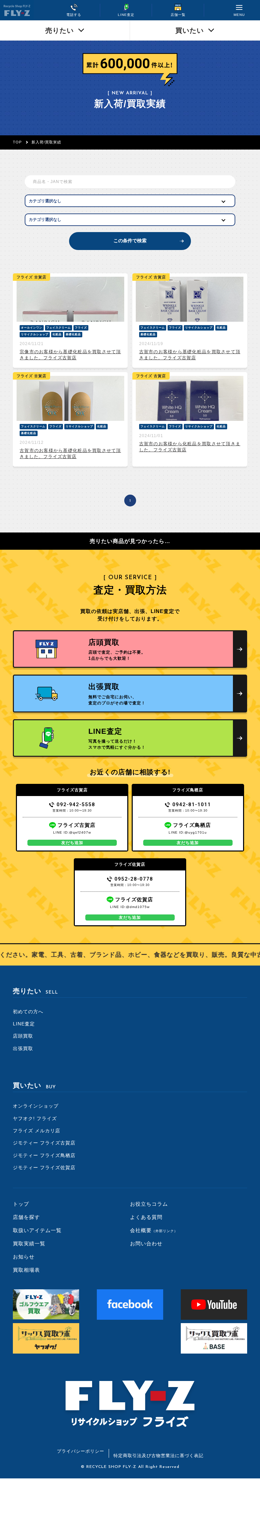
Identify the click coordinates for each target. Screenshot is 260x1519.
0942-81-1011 (191, 804)
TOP (17, 142)
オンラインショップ (36, 1106)
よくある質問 (146, 1217)
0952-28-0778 (133, 879)
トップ (21, 1204)
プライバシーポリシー (80, 1451)
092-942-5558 (76, 804)
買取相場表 (26, 1270)
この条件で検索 (130, 240)
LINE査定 (24, 1023)
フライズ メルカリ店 (36, 1130)
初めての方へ (28, 1011)
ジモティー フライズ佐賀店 (44, 1167)
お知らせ (24, 1257)
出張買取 (23, 1048)
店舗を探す (26, 1217)
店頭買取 (23, 1036)
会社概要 (154, 1230)
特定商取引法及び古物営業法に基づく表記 (158, 1455)
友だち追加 (72, 842)
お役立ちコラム (149, 1204)
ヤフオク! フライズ (35, 1118)
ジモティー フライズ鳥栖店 (44, 1155)
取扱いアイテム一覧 (37, 1230)
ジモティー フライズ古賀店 (44, 1143)
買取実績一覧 (29, 1243)
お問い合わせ (146, 1243)
